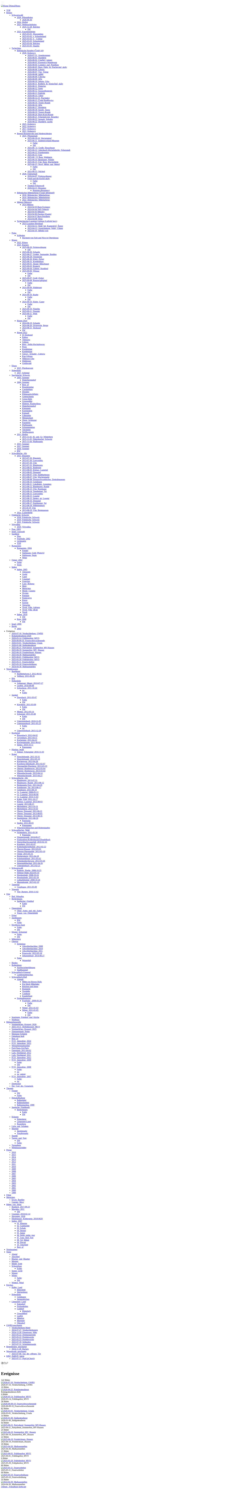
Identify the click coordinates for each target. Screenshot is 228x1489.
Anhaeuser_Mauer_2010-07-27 (30, 683)
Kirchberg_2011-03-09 (26, 704)
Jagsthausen (17, 918)
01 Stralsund (27, 335)
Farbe (35, 143)
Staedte (15, 1136)
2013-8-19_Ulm (29, 508)
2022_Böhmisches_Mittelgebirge (36, 200)
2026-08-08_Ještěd (35, 74)
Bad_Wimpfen (18, 896)
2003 (19, 629)
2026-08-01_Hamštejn (36, 58)
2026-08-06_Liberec (36, 69)
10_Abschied (22, 1245)
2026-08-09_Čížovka (36, 77)
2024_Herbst (22, 22)
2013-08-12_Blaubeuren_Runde (35, 486)
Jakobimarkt (22, 1131)
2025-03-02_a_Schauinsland (34, 36)
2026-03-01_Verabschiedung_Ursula (27, 643)
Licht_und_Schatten (20, 1126)
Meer (24, 586)
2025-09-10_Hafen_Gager (33, 302)
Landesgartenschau (25, 975)
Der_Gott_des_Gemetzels (22, 1086)
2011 (14, 1164)
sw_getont (21, 1074)
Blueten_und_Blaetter (21, 1259)
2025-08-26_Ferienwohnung (34, 247)
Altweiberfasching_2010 (32, 948)
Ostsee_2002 (17, 560)
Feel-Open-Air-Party (20, 1048)
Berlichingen (17, 899)
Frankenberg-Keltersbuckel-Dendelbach (33, 839)
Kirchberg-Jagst (18, 925)
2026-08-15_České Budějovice (40, 100)
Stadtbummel (22, 970)
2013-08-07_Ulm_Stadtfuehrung (35, 475)
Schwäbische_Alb (19, 453)
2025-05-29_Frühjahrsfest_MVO (25, 659)
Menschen (26, 588)
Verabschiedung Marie (21, 1328)
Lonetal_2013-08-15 (25, 804)
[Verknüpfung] (7, 1363)
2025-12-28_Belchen (31, 27)
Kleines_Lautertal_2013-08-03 (29, 802)
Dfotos (11, 6)
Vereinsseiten (11, 1249)
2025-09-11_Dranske (31, 311)
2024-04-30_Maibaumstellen (24, 667)
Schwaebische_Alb (20, 778)
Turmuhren (16, 1145)
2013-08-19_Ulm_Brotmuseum (35, 510)
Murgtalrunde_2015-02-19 (28, 882)
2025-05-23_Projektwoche (23, 1339)
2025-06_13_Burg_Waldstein (39, 157)
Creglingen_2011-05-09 (27, 887)
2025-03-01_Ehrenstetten (32, 34)
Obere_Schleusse (29, 420)
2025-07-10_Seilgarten (21, 1342)
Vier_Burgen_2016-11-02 (27, 892)
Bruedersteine (28, 387)
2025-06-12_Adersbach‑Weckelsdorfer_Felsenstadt (48, 150)
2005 (14, 1178)
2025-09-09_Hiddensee (32, 287)
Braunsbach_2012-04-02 (27, 735)
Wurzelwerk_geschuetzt (16, 1351)
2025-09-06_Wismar (30, 271)
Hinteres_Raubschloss (31, 404)
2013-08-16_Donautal (31, 501)
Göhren (25, 342)
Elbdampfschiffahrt (30, 394)
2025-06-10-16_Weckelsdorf (39, 138)
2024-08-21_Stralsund (31, 328)
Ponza (24, 600)
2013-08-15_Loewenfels (32, 494)
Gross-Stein (27, 399)
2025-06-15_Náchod (36, 171)
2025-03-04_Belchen (31, 43)
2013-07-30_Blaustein (31, 458)
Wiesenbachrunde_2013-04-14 (29, 773)
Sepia (19, 565)
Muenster (21, 1320)
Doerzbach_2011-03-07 (27, 697)
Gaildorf (20, 1309)
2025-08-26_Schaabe (31, 252)
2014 (14, 1157)
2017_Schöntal (23, 373)
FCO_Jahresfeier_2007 (21, 1076)
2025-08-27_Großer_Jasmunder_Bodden (39, 254)
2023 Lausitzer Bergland (32, 223)
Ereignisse (21, 944)
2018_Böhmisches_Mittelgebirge (36, 195)
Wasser (15, 1273)
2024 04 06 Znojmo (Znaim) (39, 214)
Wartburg (15, 1020)
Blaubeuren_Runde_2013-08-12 (30, 783)
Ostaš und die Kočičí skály (38, 178)
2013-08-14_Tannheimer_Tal (34, 491)
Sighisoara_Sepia (29, 555)
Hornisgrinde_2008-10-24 (28, 875)
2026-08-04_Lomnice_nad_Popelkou (43, 65)
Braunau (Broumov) (41, 190)
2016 (14, 1152)
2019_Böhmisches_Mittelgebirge (36, 197)
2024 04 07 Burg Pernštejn (38, 216)
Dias (19, 536)
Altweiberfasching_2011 (32, 951)
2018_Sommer (23, 449)
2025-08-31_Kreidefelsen (33, 261)
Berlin (14, 626)
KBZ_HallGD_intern (15, 1356)
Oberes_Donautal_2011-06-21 (29, 811)
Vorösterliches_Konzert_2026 (24, 1024)
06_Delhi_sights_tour (26, 1235)
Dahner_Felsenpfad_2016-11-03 (30, 752)
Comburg (26, 993)
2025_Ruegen (23, 245)
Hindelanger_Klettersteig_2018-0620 (27, 1219)
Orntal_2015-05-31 (25, 854)
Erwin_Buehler (18, 1200)
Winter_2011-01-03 (30, 1008)
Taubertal (15, 885)
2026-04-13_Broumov (36, 188)
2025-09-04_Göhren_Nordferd (35, 268)
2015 (14, 1155)
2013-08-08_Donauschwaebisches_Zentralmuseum (43, 479)
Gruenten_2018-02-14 (21, 1214)
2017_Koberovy (29, 129)
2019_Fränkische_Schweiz (28, 520)
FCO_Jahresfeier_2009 (21, 1060)
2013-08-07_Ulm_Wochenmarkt (35, 477)
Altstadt (20, 979)
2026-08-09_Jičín (34, 79)
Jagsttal (15, 695)
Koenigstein (27, 411)
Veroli (24, 612)
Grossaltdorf (22, 1313)
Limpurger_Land (19, 1302)
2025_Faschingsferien (26, 32)
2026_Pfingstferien (25, 17)
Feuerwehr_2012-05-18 (32, 953)
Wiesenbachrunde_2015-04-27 (29, 776)
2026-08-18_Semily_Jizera (38, 110)
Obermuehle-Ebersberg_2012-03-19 (32, 766)
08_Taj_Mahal (23, 1240)
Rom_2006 (21, 619)
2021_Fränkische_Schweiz (28, 522)
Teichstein (26, 430)
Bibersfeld (21, 1290)
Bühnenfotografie (13, 1022)
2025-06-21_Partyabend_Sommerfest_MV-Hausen (33, 648)
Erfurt (14, 915)
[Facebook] (2, 1363)
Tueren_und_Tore (19, 1138)
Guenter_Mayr (18, 1202)
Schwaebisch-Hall (19, 977)
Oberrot (15, 941)
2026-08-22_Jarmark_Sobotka (40, 119)
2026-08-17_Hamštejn (36, 107)
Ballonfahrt (21, 1100)
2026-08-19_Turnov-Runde (39, 112)
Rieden (15, 963)
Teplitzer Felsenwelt (35, 186)
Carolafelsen (27, 389)
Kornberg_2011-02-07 (26, 844)
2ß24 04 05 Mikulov (36, 212)
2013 (14, 1159)
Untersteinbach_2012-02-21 (28, 866)
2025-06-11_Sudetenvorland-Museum (43, 141)
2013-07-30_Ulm (29, 463)
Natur (19, 958)
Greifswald (26, 363)
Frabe (19, 927)
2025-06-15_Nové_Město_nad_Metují (43, 164)
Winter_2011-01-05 (30, 1010)
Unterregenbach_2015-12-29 (29, 730)
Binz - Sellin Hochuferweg (33, 344)
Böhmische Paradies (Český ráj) (30, 50)
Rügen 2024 (22, 321)
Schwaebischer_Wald (21, 830)
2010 (14, 1166)
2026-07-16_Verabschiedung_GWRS (27, 633)
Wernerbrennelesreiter (21, 1046)
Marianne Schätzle (19, 1034)
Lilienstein (26, 415)
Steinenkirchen (23, 1299)
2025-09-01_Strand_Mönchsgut (35, 264)
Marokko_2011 (18, 1209)
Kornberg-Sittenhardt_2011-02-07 (31, 764)
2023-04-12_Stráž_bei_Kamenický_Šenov (45, 226)
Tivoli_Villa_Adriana (31, 607)
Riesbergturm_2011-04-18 (28, 856)
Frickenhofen (22, 1306)
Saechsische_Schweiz (21, 375)
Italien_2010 (22, 614)
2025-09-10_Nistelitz (31, 309)
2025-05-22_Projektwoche (23, 1337)
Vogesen (15, 889)
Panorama (26, 821)
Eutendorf (21, 1304)
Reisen (9, 13)
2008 (14, 1171)
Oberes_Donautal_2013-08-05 (29, 813)
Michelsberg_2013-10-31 (27, 806)
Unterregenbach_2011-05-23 (29, 723)
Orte (8, 894)
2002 (14, 1185)
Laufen (20, 1316)
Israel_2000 (16, 624)
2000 (14, 1190)
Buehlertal (16, 671)
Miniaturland (27, 418)
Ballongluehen (23, 1102)
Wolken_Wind (18, 1283)
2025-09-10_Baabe (30, 295)
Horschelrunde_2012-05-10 (28, 759)
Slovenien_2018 (18, 1216)
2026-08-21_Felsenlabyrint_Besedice (43, 117)
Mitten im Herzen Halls (32, 982)
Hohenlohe (16, 370)
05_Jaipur (21, 1233)
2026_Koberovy (29, 53)
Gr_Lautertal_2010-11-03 (27, 797)
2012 (14, 1162)
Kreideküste (27, 349)
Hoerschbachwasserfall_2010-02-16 (32, 842)
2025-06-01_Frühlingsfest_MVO (25, 657)
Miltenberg (16, 939)
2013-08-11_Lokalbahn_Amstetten (36, 484)
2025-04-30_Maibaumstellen (24, 655)
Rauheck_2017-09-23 (21, 1207)
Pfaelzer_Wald (18, 749)
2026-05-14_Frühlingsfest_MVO (25, 638)
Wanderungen (12, 669)
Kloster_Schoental (19, 932)
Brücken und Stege (30, 986)
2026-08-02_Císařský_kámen (39, 60)
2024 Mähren (27, 205)
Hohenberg (21, 1119)
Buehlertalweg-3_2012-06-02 (29, 674)
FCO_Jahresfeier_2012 (21, 1057)
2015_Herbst (22, 434)
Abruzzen (26, 572)
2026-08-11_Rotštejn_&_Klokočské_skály (45, 84)
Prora (24, 347)
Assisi (24, 574)
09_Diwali (21, 1242)
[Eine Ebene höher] (2, 1367)
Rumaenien (16, 546)
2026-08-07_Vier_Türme (37, 72)
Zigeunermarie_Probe (21, 1031)
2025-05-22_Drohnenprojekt (24, 1335)
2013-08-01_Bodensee (31, 467)
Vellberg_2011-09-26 (26, 676)
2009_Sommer (23, 382)
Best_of (25, 385)
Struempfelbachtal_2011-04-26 (30, 863)
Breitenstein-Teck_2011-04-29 (29, 785)
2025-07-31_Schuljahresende (24, 1344)
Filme (8, 1195)
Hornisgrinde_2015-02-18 (28, 877)
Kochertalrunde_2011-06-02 (29, 742)
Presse (9, 1150)
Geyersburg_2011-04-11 (27, 738)
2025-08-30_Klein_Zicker (33, 259)
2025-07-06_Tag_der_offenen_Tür (26, 1354)
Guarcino (26, 581)
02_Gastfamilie (23, 1226)
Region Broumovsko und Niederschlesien (34, 133)
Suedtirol (15, 534)
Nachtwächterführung (26, 967)
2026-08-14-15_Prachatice (38, 98)
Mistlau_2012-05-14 (25, 712)
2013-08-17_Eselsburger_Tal (34, 503)
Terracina (26, 605)
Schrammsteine (28, 427)
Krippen (15, 1117)
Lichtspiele (21, 541)
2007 (14, 1174)
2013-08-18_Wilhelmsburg (33, 505)
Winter (14, 1275)
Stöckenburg (22, 1292)
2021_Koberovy (29, 131)
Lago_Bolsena (28, 584)
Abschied (16, 1256)
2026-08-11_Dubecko (36, 86)
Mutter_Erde (17, 1264)
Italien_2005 (22, 569)
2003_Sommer (23, 377)
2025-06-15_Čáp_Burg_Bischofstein (42, 162)
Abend (14, 1254)
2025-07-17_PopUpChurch (23, 1358)
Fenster (25, 550)
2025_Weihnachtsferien (27, 24)
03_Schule (21, 1228)
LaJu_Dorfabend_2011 (21, 1055)
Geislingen (21, 1297)
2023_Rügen (22, 242)
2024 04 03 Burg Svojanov (38, 207)
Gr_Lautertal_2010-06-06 (27, 794)
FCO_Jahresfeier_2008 (21, 1067)
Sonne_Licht (17, 1271)
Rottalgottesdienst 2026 (21, 636)
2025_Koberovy (29, 124)
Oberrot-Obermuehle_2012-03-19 (31, 851)
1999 (14, 1193)
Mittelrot (20, 1318)
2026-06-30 (27, 20)
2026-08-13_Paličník (36, 93)
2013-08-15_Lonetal (30, 496)
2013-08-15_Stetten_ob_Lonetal (35, 498)
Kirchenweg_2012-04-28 (27, 761)
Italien (14, 567)
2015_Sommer (23, 444)
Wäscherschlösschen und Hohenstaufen (33, 828)
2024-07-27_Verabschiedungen (25, 1330)
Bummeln (26, 989)
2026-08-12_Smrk (35, 88)
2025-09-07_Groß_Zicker (33, 278)
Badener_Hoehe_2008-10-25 (29, 870)
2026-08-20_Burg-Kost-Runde (40, 114)
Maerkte (15, 1129)
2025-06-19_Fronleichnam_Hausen (26, 652)
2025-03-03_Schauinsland (33, 41)
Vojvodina (16, 524)
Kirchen (9, 1285)
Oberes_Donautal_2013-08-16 (29, 816)
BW (18, 451)
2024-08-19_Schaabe (31, 323)
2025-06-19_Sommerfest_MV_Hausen (28, 650)
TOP (8, 10)
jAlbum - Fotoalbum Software (13, 1487)
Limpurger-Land (24, 1121)
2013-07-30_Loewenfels (32, 460)
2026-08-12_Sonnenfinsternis (39, 91)
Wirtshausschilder (19, 1147)
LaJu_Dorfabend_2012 (21, 1053)
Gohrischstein (28, 396)
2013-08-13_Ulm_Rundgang (34, 489)
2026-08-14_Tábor (35, 96)
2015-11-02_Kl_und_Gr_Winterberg (37, 437)
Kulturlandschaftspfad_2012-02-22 (31, 847)
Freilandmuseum (24, 998)
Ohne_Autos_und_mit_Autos (29, 911)
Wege (24, 558)
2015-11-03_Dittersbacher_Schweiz (37, 439)
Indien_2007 (17, 1221)
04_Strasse (21, 1230)
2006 (14, 1176)
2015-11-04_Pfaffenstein (32, 441)
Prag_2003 (16, 529)
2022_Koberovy (29, 126)
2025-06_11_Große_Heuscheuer (41, 148)
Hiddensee (26, 361)
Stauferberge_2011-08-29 (27, 818)
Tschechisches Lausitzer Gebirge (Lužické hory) (37, 221)
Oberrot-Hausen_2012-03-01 (29, 849)
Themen (9, 1088)
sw (23, 690)
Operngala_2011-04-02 (21, 1050)
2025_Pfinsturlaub (29, 136)
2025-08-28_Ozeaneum (32, 257)
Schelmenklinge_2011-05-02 (29, 858)
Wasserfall (26, 960)
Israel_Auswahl (18, 531)
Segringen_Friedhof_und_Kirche (25, 1017)
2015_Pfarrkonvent (25, 368)
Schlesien (21, 235)
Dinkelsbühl (17, 908)
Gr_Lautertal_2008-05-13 (27, 792)
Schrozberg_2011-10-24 (27, 688)
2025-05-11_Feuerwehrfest (23, 662)
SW (29, 29)
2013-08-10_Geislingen (32, 482)
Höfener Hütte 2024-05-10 (28, 873)
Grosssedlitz (27, 401)
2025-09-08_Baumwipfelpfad (34, 280)
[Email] (4, 1363)
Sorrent (25, 603)
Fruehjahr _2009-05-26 (32, 1001)
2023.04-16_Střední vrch (37, 231)
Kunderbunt (27, 996)
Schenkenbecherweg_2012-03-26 (31, 861)
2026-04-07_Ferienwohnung (39, 176)
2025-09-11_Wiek (29, 313)
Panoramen (27, 747)
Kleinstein (26, 408)
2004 (14, 1181)
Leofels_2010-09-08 (25, 685)
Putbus (25, 337)
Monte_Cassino (28, 591)
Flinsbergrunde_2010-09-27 (28, 837)
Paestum (25, 595)
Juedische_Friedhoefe (21, 1107)
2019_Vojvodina (24, 527)
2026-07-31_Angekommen (38, 55)
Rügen (14, 240)
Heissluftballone (18, 1098)
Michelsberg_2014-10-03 (27, 809)
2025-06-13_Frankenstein (38, 152)
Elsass (14, 366)
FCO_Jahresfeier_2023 (21, 1043)
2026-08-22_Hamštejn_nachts (40, 122)
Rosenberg (21, 1124)
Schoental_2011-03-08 (26, 714)
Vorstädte (26, 991)
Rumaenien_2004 (24, 548)
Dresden (25, 392)
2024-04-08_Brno (34, 219)
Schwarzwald (17, 15)
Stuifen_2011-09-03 (25, 823)
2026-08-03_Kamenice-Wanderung (42, 62)
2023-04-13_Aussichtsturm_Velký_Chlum (45, 228)
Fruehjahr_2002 (23, 539)
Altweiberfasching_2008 (32, 946)
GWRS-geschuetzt (14, 1325)
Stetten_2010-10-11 (25, 745)
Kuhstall (25, 413)
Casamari (26, 579)
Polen (14, 233)
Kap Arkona (27, 356)
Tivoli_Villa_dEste (30, 610)
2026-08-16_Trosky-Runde (38, 103)
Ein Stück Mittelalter (30, 984)
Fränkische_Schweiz (20, 515)
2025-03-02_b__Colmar (32, 39)
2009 (14, 1169)
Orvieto (25, 593)
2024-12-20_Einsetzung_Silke (24, 1332)
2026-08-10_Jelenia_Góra (38, 81)
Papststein (26, 422)
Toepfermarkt (22, 1133)
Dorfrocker (16, 1084)
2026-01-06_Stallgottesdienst (24, 645)
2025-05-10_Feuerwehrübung (24, 664)
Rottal (14, 754)
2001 (14, 1188)
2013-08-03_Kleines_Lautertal (35, 470)
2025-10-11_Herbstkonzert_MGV (26, 1027)
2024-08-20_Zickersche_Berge (35, 325)
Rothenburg (17, 965)
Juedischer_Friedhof (25, 901)
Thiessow (26, 340)
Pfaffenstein (27, 425)
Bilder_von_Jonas (13, 1204)
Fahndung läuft (18, 1036)
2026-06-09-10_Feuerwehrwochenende (28, 640)
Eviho (19, 1268)
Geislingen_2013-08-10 (27, 790)
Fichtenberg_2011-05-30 (27, 832)
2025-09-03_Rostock (31, 266)
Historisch (26, 1311)
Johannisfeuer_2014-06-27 (33, 956)
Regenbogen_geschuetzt (16, 1347)
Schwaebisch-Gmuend (21, 972)
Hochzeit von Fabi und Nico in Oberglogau (40, 238)
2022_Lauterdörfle (24, 513)
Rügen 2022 (22, 332)
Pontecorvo (27, 598)
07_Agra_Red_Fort (25, 1238)
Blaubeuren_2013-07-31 (27, 780)
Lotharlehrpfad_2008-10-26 (28, 880)
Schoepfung (17, 1266)
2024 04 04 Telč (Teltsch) (38, 209)
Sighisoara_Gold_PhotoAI (33, 553)
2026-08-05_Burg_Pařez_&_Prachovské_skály (47, 67)
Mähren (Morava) (24, 202)
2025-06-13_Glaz (34, 155)
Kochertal (16, 733)
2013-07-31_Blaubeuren (32, 465)
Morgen (15, 1261)
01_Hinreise (22, 1223)
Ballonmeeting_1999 (25, 1105)
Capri (24, 576)
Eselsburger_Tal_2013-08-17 (29, 787)
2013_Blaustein (23, 456)
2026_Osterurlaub (29, 174)
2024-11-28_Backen (20, 1349)
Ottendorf (21, 1323)
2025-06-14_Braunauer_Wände (40, 159)
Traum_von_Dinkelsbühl (27, 913)
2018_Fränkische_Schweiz (28, 517)
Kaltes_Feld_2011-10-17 (27, 799)
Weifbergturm (28, 432)
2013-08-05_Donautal (31, 472)
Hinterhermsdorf (29, 380)
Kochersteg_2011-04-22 (27, 740)
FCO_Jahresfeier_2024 (21, 1041)
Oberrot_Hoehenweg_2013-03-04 (31, 771)
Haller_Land (17, 1287)
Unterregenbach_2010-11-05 (29, 721)
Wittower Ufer (28, 359)
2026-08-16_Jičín (34, 105)
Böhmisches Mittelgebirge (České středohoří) (35, 193)
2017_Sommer (23, 446)
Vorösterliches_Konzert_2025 (24, 1029)
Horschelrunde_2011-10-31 (28, 757)
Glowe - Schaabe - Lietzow (33, 354)
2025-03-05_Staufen (30, 46)
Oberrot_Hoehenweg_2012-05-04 (31, 768)
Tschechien (16, 48)
